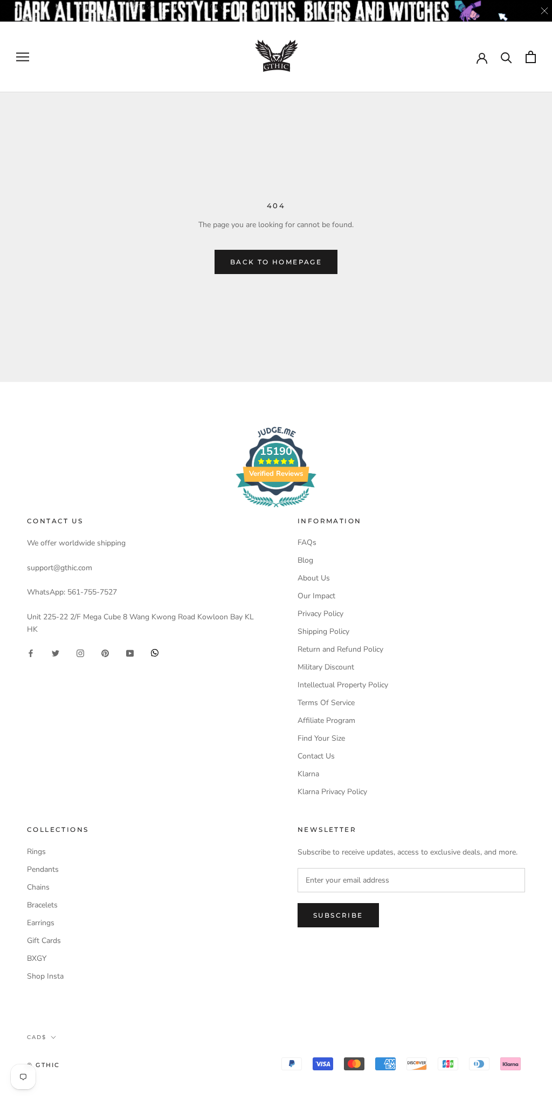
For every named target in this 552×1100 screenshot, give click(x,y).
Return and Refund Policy (340, 649)
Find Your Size (321, 738)
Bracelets (42, 905)
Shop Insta (45, 976)
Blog (305, 560)
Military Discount (326, 667)
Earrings (40, 923)
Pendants (43, 869)
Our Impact (316, 596)
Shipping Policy (323, 631)
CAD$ (36, 1037)
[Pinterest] (105, 652)
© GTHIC (43, 1065)
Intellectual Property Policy (343, 685)
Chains (38, 887)
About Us (314, 578)
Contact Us (316, 756)
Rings (36, 851)
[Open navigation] (22, 57)
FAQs (307, 542)
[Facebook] (30, 652)
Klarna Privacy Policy (332, 792)
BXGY (36, 958)
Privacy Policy (320, 614)
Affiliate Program (326, 720)
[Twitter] (55, 652)
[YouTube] (130, 652)
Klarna (308, 774)
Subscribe (338, 915)
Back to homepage (276, 262)
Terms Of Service (326, 703)
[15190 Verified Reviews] (276, 509)
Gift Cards (44, 940)
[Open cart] (531, 57)
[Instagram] (80, 652)
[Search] (506, 57)
